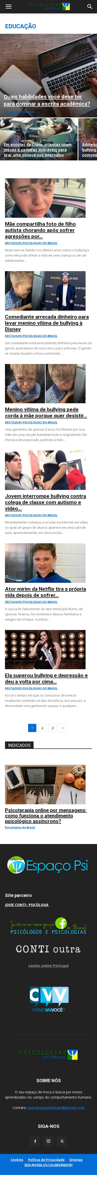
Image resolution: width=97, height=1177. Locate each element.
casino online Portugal (48, 965)
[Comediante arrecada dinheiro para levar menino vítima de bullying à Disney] (48, 274)
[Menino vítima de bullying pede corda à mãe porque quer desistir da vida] (48, 367)
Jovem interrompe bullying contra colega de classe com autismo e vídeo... (45, 502)
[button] (8, 6)
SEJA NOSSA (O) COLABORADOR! (48, 1165)
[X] (62, 1141)
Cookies (17, 1160)
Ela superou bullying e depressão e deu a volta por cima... (46, 678)
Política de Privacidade (46, 1160)
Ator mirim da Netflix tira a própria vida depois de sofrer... (45, 592)
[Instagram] (48, 1141)
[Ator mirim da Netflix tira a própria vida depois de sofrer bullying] (48, 546)
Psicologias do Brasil (19, 111)
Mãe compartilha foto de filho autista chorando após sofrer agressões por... (40, 230)
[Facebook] (35, 1141)
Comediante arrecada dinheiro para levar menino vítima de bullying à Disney (47, 323)
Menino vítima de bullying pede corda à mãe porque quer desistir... (46, 412)
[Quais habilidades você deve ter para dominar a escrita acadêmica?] (48, 75)
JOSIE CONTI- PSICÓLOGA (26, 904)
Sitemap (76, 1160)
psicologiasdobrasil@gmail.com (56, 1107)
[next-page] (63, 728)
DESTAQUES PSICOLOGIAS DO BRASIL (31, 243)
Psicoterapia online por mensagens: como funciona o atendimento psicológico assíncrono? (46, 815)
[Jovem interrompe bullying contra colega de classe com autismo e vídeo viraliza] (48, 453)
